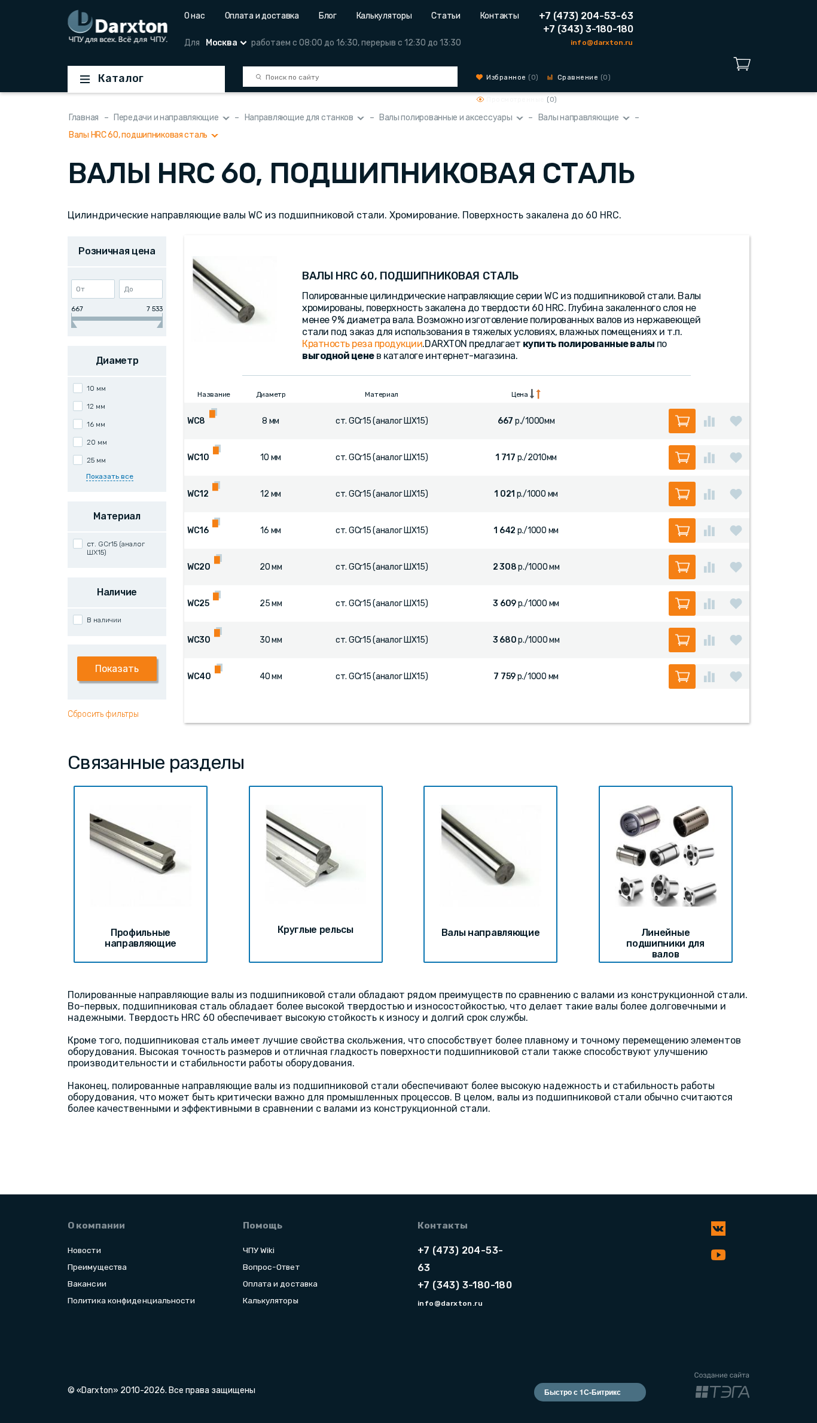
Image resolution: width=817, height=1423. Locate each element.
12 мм (96, 406)
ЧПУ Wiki (259, 1250)
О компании (96, 1225)
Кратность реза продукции (362, 343)
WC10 (198, 457)
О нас (194, 16)
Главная (84, 117)
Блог (328, 16)
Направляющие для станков (299, 117)
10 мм (96, 388)
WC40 (199, 676)
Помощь (262, 1225)
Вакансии (87, 1283)
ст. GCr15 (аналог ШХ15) (116, 548)
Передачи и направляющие (166, 117)
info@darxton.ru (602, 42)
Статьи (445, 16)
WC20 (199, 567)
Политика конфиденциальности (131, 1300)
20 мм (97, 442)
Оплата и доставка (262, 16)
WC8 (196, 421)
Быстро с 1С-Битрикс (582, 1391)
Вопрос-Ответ (271, 1267)
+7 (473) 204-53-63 (586, 16)
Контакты (499, 16)
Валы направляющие (578, 117)
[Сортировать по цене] (535, 394)
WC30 (199, 640)
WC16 (198, 530)
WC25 (198, 603)
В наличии (104, 620)
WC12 (198, 494)
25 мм (96, 460)
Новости (84, 1250)
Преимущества (97, 1267)
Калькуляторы (384, 16)
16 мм (96, 424)
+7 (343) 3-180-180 (588, 29)
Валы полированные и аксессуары (446, 117)
